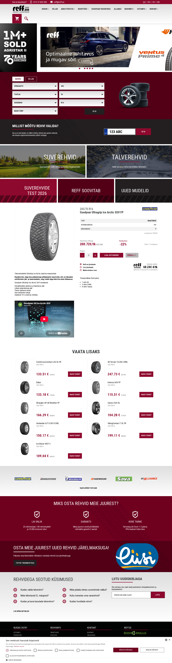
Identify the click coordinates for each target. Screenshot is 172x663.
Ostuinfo (141, 9)
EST (144, 2)
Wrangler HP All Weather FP (48, 403)
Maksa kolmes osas (90, 270)
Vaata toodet (75, 374)
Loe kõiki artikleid (21, 611)
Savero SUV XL (114, 403)
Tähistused (54, 632)
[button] (57, 660)
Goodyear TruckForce (101, 9)
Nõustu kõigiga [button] (125, 650)
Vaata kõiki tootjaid (88, 488)
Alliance (117, 9)
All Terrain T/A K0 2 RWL (118, 362)
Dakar (38, 382)
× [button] (169, 640)
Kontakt (153, 9)
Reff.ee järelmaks (89, 264)
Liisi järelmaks (88, 267)
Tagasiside (91, 635)
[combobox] (166, 640)
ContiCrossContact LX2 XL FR (48, 362)
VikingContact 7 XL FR (117, 423)
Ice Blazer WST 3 (43, 444)
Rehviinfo (128, 9)
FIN (153, 2)
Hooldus (53, 635)
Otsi (94, 111)
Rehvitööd (82, 9)
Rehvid (45, 9)
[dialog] (86, 650)
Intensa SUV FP (114, 382)
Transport (17, 635)
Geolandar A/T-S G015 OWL (47, 423)
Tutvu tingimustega (25, 563)
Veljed (55, 9)
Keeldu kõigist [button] (152, 650)
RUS (149, 2)
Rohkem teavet (19, 646)
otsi (143, 132)
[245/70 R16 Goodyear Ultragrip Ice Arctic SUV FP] (44, 237)
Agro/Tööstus (67, 9)
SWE (158, 2)
